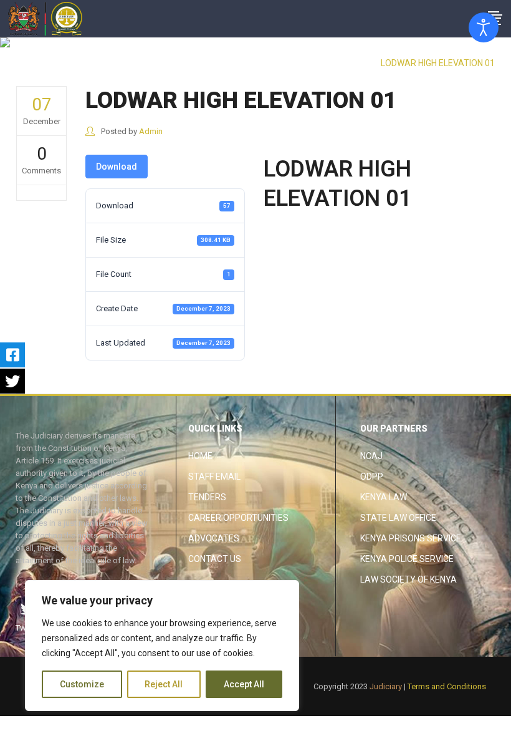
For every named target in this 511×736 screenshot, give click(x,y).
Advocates (213, 538)
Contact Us (214, 559)
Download (116, 167)
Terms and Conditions (447, 686)
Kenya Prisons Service (410, 538)
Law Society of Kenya (408, 579)
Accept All (244, 684)
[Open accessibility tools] (484, 27)
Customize (82, 684)
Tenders (207, 497)
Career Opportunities (238, 518)
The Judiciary (345, 63)
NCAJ (371, 456)
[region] (162, 645)
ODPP (371, 477)
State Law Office (398, 518)
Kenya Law (383, 497)
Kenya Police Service (407, 559)
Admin (151, 131)
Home (200, 456)
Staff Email (214, 477)
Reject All (164, 684)
